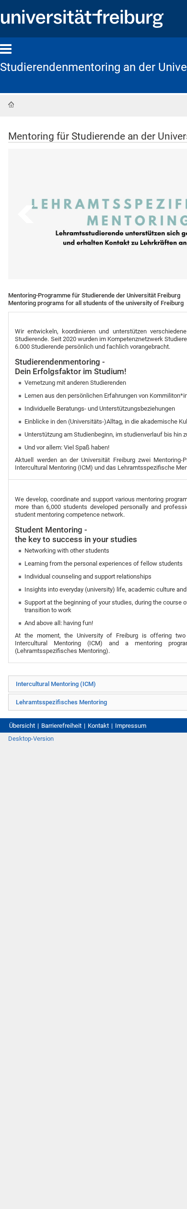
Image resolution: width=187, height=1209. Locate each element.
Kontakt (98, 725)
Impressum (130, 725)
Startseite (11, 104)
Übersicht (22, 725)
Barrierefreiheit (61, 725)
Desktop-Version (31, 738)
